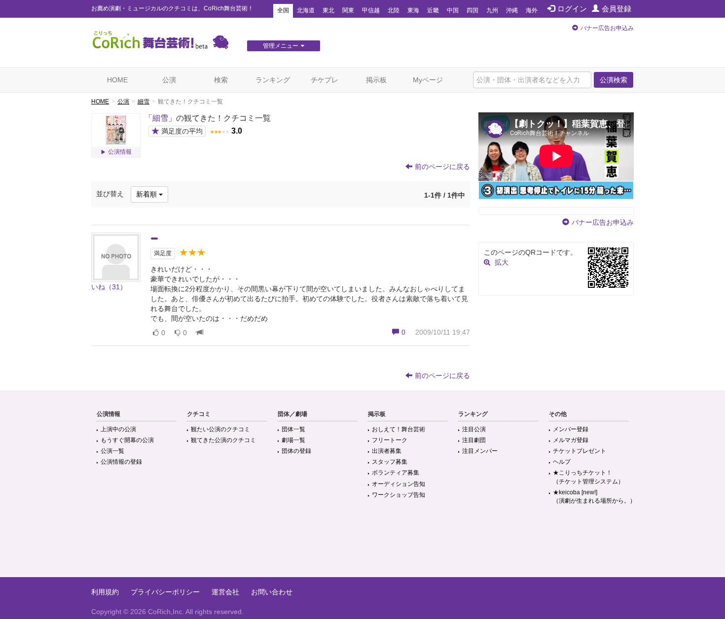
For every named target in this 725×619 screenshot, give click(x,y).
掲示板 (376, 80)
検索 (221, 80)
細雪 (143, 101)
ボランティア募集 (395, 472)
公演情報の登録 (121, 461)
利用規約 (105, 592)
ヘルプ (562, 461)
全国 (283, 10)
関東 (348, 10)
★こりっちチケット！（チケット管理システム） (588, 476)
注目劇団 (474, 440)
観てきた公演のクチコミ (223, 440)
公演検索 (613, 80)
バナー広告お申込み (607, 28)
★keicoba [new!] (594, 496)
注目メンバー (480, 450)
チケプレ (324, 80)
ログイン (572, 8)
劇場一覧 (293, 440)
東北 (328, 10)
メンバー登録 (570, 429)
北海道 (306, 10)
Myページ (428, 80)
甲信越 (371, 10)
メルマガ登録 (570, 440)
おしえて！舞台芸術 (398, 429)
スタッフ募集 (389, 461)
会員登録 (616, 8)
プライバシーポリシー (165, 592)
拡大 (501, 262)
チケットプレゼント (579, 450)
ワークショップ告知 (398, 494)
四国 (472, 10)
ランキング (272, 80)
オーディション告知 (398, 484)
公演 (169, 80)
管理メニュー (280, 45)
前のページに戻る (442, 167)
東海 (413, 10)
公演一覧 (112, 450)
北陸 (393, 10)
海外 (532, 10)
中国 (453, 10)
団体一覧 (293, 429)
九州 (492, 10)
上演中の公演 (118, 429)
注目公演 (474, 429)
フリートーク (389, 440)
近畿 (433, 10)
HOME (117, 80)
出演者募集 (386, 450)
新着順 (147, 194)
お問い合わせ (271, 592)
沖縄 (512, 10)
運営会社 (225, 592)
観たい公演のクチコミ (220, 429)
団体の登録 (296, 450)
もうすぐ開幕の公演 (127, 440)
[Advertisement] (362, 545)
